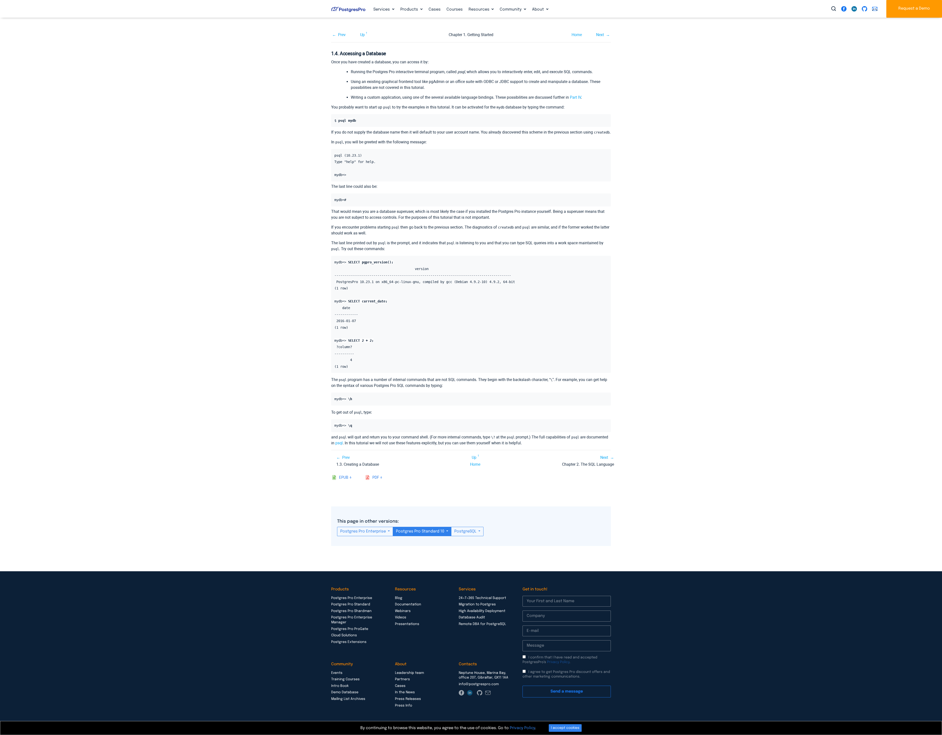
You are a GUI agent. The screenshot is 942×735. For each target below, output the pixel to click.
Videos (400, 617)
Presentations (407, 624)
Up (362, 34)
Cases (435, 9)
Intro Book (340, 686)
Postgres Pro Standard (350, 604)
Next (600, 34)
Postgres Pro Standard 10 (420, 531)
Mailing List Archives (348, 699)
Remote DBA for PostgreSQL (482, 624)
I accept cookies (565, 728)
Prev (342, 34)
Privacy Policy (558, 662)
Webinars (403, 611)
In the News (405, 692)
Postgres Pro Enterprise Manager (351, 620)
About (538, 9)
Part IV (575, 97)
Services (382, 9)
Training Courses (345, 679)
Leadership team (409, 673)
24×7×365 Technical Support (482, 598)
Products (409, 9)
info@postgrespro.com (479, 684)
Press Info (403, 705)
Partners (402, 679)
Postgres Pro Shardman (351, 611)
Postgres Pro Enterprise (363, 531)
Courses (454, 9)
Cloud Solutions (344, 635)
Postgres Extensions (348, 642)
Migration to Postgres (477, 604)
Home (577, 34)
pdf (375, 478)
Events (336, 673)
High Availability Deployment (482, 611)
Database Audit (472, 617)
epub (343, 478)
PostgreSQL (465, 531)
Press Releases (408, 699)
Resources (479, 9)
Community (511, 9)
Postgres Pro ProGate (349, 629)
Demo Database (344, 692)
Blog (398, 598)
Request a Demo (914, 8)
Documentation (408, 604)
